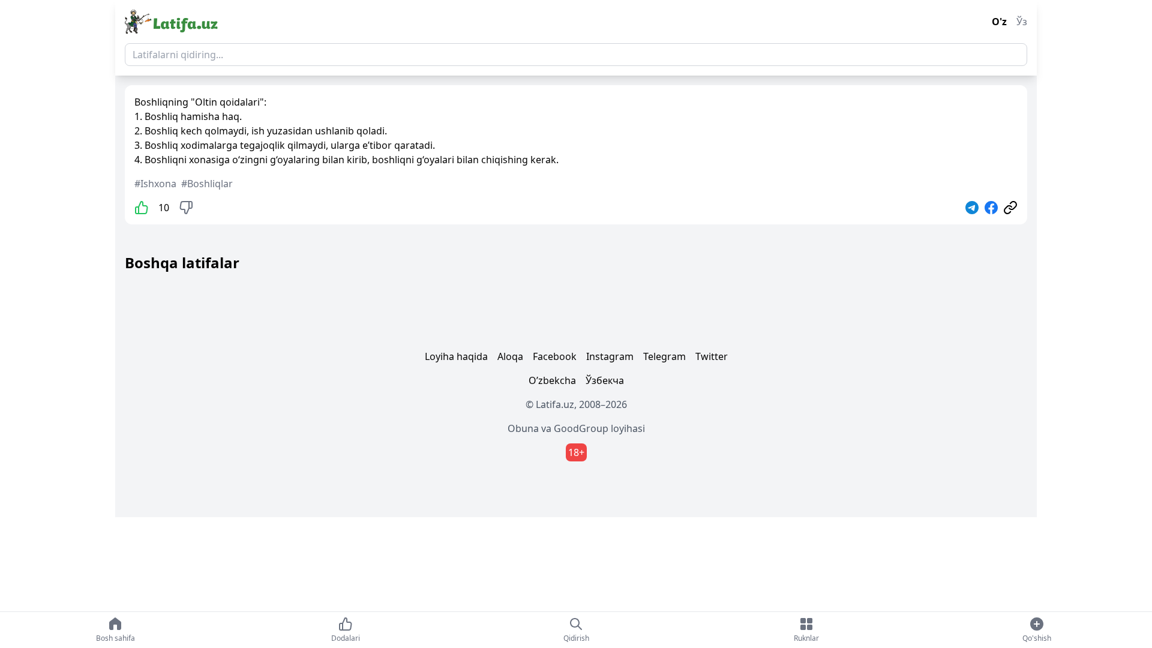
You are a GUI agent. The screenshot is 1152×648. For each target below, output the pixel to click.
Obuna (523, 428)
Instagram (610, 356)
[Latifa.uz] (171, 22)
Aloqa (510, 356)
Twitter (711, 356)
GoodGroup (581, 428)
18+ (576, 452)
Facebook (555, 356)
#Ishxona (155, 183)
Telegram (664, 356)
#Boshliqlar (207, 183)
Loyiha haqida (456, 356)
